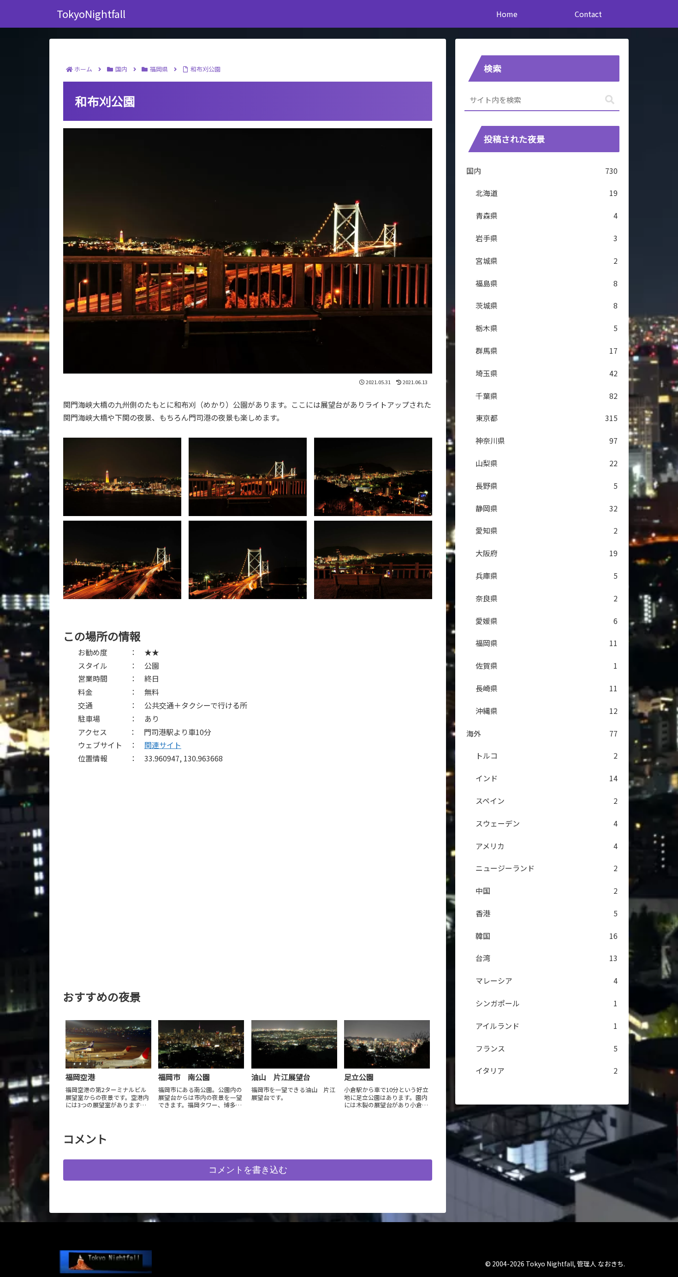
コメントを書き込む (247, 1170)
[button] (609, 100)
